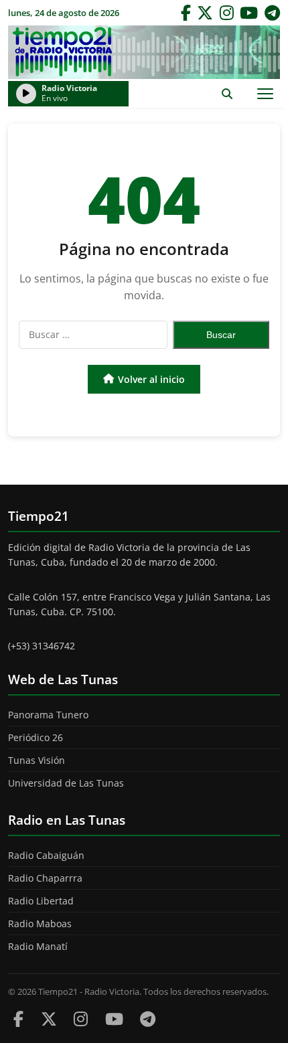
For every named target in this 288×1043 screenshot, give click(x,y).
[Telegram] (272, 12)
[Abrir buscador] (226, 93)
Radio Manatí (38, 946)
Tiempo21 (144, 52)
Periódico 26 (35, 737)
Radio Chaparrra (45, 878)
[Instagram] (227, 12)
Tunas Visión (36, 760)
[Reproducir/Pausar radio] (26, 94)
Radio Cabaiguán (46, 855)
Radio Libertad (41, 900)
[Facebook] (186, 12)
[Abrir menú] (265, 93)
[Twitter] (205, 12)
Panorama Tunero (48, 714)
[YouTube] (249, 12)
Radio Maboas (40, 923)
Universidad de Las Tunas (66, 783)
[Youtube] (114, 1019)
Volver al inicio (151, 379)
